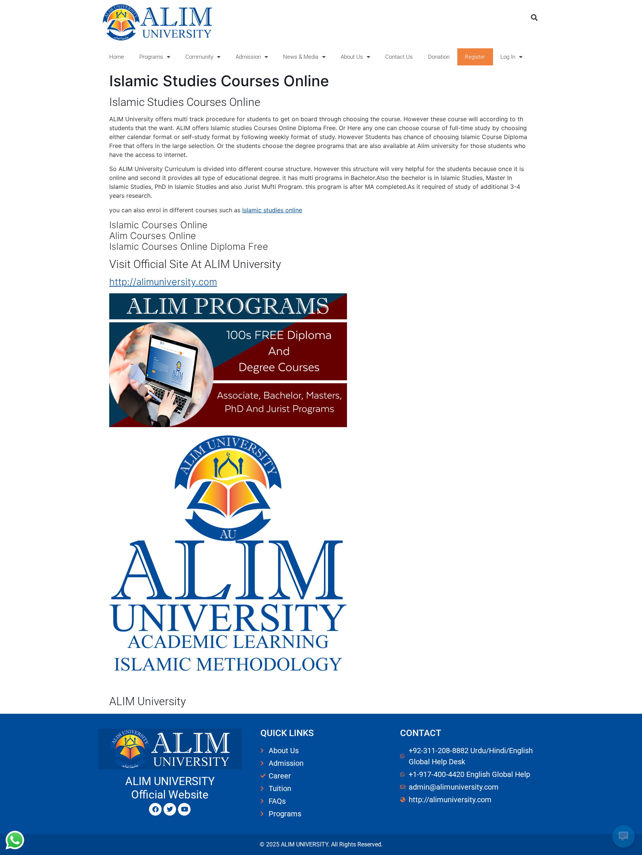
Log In (507, 57)
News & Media (300, 57)
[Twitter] (169, 809)
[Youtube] (184, 809)
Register (475, 57)
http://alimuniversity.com (163, 281)
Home (116, 57)
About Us (352, 57)
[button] (534, 17)
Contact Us (399, 57)
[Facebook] (155, 809)
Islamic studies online (272, 210)
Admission (248, 57)
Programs (151, 57)
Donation (439, 57)
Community (199, 57)
